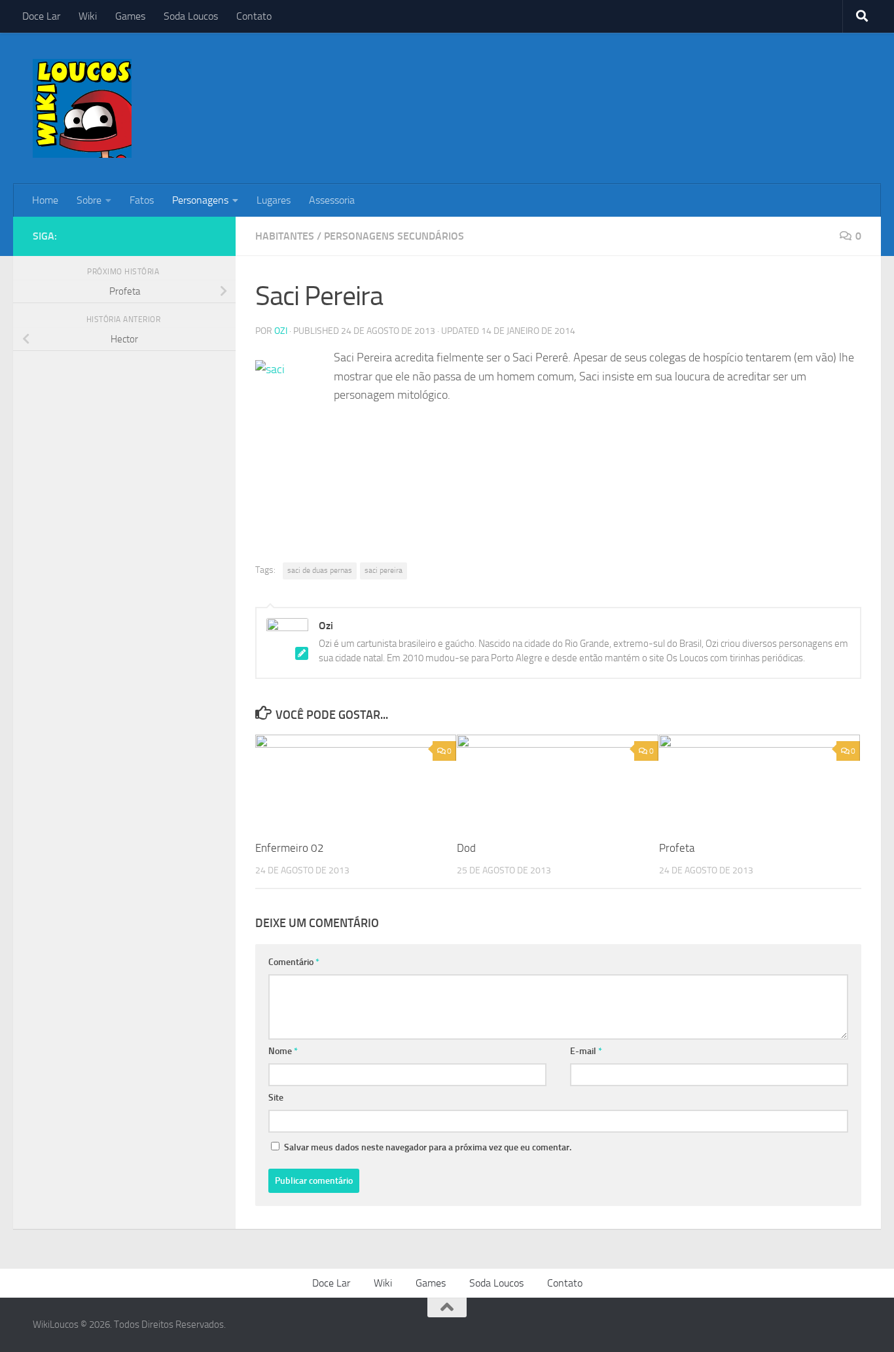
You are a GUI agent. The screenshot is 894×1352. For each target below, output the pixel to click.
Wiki (88, 16)
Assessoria (332, 200)
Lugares (274, 200)
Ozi (280, 331)
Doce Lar (41, 16)
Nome (283, 1051)
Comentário (293, 962)
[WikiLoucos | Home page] (82, 108)
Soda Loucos (191, 16)
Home (45, 200)
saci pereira (383, 570)
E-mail (586, 1051)
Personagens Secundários (394, 236)
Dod (466, 847)
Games (130, 16)
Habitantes (284, 236)
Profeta (676, 847)
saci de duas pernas (319, 570)
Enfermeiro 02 (289, 847)
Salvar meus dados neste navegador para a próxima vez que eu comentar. (427, 1147)
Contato (254, 16)
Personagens (200, 200)
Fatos (142, 200)
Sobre (89, 200)
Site (275, 1097)
